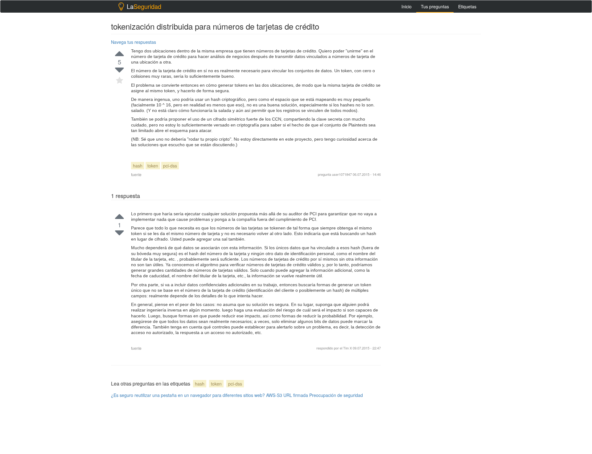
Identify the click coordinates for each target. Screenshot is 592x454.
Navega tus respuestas (133, 42)
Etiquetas (467, 6)
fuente (136, 174)
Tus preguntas (435, 6)
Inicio (406, 6)
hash (137, 166)
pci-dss (170, 166)
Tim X (348, 347)
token (152, 166)
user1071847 (342, 174)
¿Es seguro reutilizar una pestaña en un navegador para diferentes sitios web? (188, 395)
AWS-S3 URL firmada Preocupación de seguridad (314, 395)
